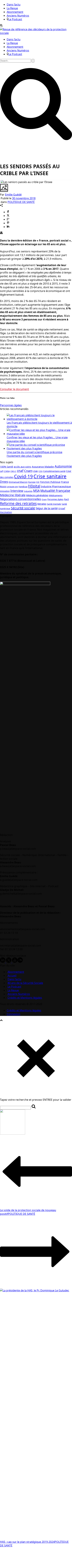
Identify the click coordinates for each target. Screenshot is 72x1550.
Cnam (28, 471)
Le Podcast (15, 19)
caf (1, 471)
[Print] (1, 233)
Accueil (12, 975)
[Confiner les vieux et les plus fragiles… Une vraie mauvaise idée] (39, 434)
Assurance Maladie (43, 466)
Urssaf (61, 508)
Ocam (44, 499)
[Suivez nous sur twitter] (8, 962)
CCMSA (7, 471)
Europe (31, 481)
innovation (5, 491)
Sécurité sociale (23, 508)
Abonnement (15, 12)
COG (41, 471)
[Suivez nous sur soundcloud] (20, 962)
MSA (36, 491)
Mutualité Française (55, 490)
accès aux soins (22, 466)
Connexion (13, 1014)
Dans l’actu (13, 4)
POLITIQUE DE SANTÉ (21, 202)
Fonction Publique (50, 481)
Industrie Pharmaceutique (56, 486)
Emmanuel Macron (18, 481)
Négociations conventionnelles (20, 499)
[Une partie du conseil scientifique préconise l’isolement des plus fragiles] (39, 448)
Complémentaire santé (54, 471)
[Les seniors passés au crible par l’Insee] (0, 182)
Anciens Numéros (18, 15)
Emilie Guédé (13, 194)
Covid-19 (23, 476)
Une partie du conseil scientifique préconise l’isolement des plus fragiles (34, 454)
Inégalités (28, 491)
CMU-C (13, 471)
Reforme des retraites (18, 503)
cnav (35, 471)
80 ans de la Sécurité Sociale (25, 983)
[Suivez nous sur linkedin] (2, 962)
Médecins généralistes (37, 495)
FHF (38, 482)
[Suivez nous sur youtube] (14, 962)
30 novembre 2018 (23, 198)
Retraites (41, 503)
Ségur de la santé (47, 508)
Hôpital (34, 486)
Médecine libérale (12, 495)
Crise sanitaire (49, 476)
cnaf (20, 471)
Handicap (23, 486)
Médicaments (55, 495)
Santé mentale (54, 504)
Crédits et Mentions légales (25, 997)
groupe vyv (12, 486)
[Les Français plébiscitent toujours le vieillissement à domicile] (39, 419)
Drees (4, 482)
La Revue (12, 8)
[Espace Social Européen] (36, 33)
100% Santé (6, 466)
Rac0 (66, 499)
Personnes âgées (11, 405)
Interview (16, 491)
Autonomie (63, 466)
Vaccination (6, 512)
